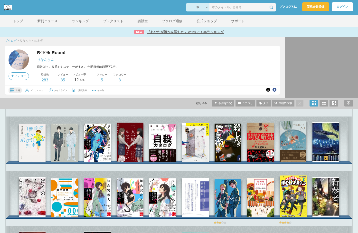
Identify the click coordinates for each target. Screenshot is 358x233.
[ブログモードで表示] (324, 103)
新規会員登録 (315, 6)
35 (63, 80)
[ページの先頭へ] (348, 103)
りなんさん (45, 60)
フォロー (20, 76)
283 (45, 80)
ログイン (342, 6)
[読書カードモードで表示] (334, 103)
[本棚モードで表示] (314, 103)
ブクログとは (288, 6)
